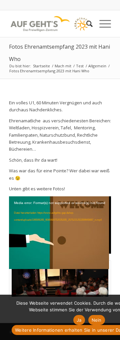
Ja (79, 320)
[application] (60, 225)
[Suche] (86, 23)
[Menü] (102, 23)
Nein (97, 320)
